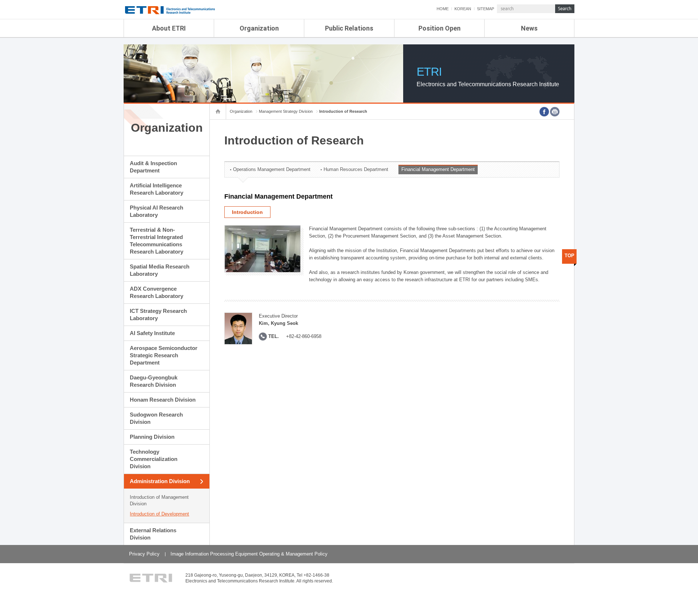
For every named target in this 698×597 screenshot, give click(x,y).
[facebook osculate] (544, 111)
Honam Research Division (163, 400)
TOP (569, 255)
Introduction (247, 212)
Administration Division (160, 481)
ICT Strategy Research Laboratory (158, 314)
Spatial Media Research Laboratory (159, 270)
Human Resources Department (356, 169)
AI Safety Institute (152, 333)
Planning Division (152, 437)
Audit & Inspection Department (153, 167)
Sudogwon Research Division (156, 418)
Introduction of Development (159, 514)
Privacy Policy (144, 554)
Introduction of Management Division (159, 500)
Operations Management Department (271, 169)
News (529, 28)
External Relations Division (153, 534)
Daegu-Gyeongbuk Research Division (153, 381)
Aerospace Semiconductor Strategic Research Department (163, 355)
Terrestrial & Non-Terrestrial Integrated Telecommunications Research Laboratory (156, 241)
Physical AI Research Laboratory (156, 211)
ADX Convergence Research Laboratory (156, 292)
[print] (554, 111)
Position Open (439, 28)
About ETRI (169, 28)
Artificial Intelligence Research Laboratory (156, 189)
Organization (259, 28)
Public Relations (349, 28)
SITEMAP (485, 9)
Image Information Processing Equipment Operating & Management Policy (249, 554)
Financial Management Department (438, 169)
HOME (443, 9)
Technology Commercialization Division (153, 459)
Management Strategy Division (286, 111)
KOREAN (462, 9)
